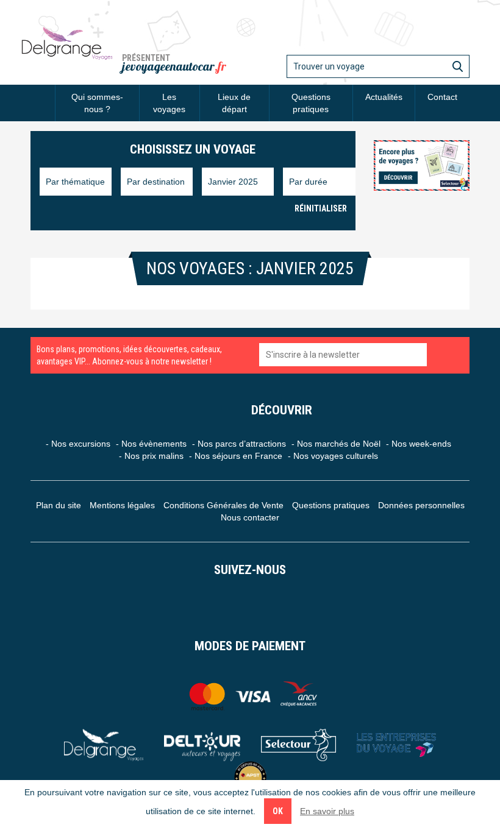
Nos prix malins (154, 456)
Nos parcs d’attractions (242, 444)
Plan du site (58, 505)
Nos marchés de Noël (338, 444)
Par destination (156, 181)
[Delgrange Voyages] (103, 745)
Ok (278, 811)
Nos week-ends (421, 444)
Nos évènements (154, 444)
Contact (442, 97)
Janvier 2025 (233, 181)
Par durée (308, 181)
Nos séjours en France (238, 456)
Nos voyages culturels (335, 456)
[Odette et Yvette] (67, 43)
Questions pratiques (310, 103)
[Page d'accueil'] (42, 97)
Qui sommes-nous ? (97, 103)
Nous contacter (250, 517)
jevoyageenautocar (174, 66)
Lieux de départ (234, 103)
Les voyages (169, 103)
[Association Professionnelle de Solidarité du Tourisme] (250, 777)
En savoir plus (327, 811)
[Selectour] (298, 745)
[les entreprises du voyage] (396, 745)
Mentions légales (122, 505)
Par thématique (75, 181)
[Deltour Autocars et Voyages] (202, 745)
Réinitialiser (321, 208)
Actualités (383, 97)
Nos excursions (80, 444)
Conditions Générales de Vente (223, 505)
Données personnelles (421, 505)
